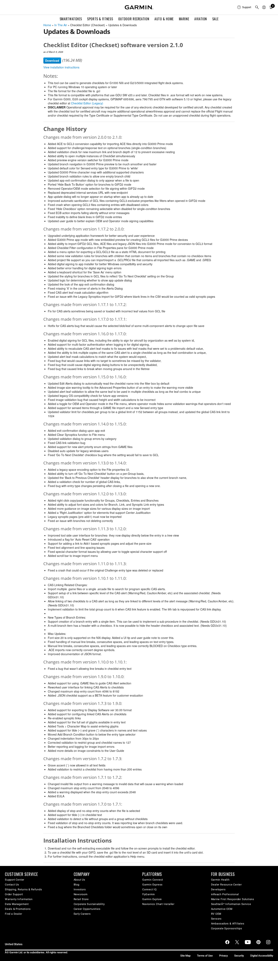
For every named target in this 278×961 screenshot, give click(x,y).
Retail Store (81, 899)
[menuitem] (244, 7)
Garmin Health (220, 879)
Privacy (223, 955)
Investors (80, 889)
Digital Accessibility (261, 955)
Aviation (200, 18)
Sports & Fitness (100, 18)
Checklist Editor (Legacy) (87, 103)
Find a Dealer (13, 913)
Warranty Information (19, 899)
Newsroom (81, 894)
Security (239, 955)
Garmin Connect (152, 879)
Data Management (17, 904)
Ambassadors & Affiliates (227, 923)
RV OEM (216, 913)
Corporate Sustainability (89, 904)
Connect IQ (149, 889)
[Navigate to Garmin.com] (139, 7)
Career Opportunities (87, 908)
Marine (184, 18)
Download (52, 60)
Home (47, 25)
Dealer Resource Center (226, 884)
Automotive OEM (221, 908)
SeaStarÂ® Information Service (231, 904)
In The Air (60, 25)
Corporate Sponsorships (226, 928)
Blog (76, 884)
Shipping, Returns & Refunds (23, 889)
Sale (215, 18)
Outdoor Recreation (133, 18)
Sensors (216, 918)
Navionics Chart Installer (158, 904)
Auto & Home (164, 18)
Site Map (185, 955)
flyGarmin (148, 894)
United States (13, 944)
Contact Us (12, 884)
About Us (79, 879)
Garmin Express (152, 884)
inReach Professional (225, 894)
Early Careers (82, 913)
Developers (218, 889)
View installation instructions (61, 67)
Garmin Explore (152, 899)
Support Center (14, 879)
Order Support (14, 894)
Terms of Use (205, 955)
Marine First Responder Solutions (232, 899)
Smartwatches (71, 18)
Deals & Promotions (18, 908)
